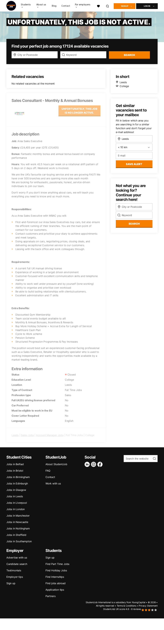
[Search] (107, 5)
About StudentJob (56, 464)
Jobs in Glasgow (16, 489)
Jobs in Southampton (19, 541)
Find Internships (54, 576)
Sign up (10, 583)
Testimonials (13, 570)
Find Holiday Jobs (56, 570)
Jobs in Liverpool (16, 502)
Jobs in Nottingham (18, 528)
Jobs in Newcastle (17, 522)
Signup (124, 6)
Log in (147, 6)
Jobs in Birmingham (18, 477)
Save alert (134, 164)
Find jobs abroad (55, 583)
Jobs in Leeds (14, 496)
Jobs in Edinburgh (17, 483)
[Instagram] (94, 464)
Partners (50, 596)
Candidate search (16, 564)
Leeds (15, 435)
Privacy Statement (148, 605)
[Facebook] (100, 464)
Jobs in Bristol (14, 470)
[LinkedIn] (88, 464)
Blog (54, 5)
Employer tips (14, 576)
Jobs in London (15, 509)
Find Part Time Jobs (57, 564)
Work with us (53, 483)
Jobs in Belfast (15, 464)
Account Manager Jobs (50, 435)
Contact (65, 5)
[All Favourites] (98, 5)
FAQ (47, 470)
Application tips (54, 589)
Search (129, 55)
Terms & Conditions (126, 605)
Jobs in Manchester (17, 515)
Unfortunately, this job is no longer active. (79, 110)
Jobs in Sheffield (16, 534)
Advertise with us (16, 557)
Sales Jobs (27, 435)
